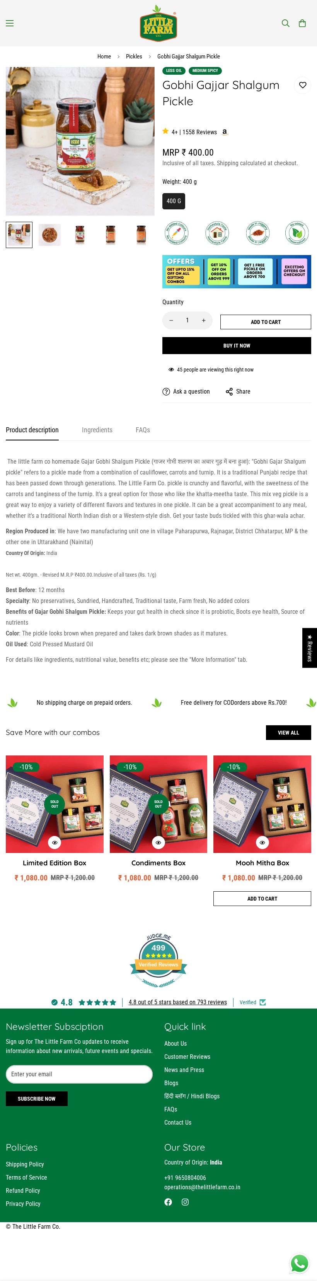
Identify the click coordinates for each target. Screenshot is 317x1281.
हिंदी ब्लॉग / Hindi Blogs (192, 1096)
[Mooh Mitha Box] (262, 804)
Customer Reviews (187, 1056)
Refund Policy (23, 1190)
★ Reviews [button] (310, 648)
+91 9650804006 (185, 1178)
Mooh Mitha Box (262, 862)
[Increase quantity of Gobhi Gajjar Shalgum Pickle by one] (203, 320)
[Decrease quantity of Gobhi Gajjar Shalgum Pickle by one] (171, 320)
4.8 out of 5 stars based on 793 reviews (178, 1002)
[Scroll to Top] (302, 1239)
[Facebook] (168, 1202)
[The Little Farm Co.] (158, 23)
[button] (302, 23)
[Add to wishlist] (302, 85)
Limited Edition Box (54, 862)
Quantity (173, 302)
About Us (175, 1043)
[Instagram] (185, 1202)
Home (104, 56)
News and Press (184, 1070)
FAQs (170, 1109)
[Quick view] (54, 842)
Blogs (171, 1083)
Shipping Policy (25, 1164)
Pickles (134, 56)
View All (288, 733)
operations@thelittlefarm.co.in (202, 1187)
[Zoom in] (138, 83)
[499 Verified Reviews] (158, 991)
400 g (174, 201)
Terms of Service (26, 1177)
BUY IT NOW (237, 346)
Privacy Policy (23, 1203)
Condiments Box (158, 862)
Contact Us (177, 1122)
